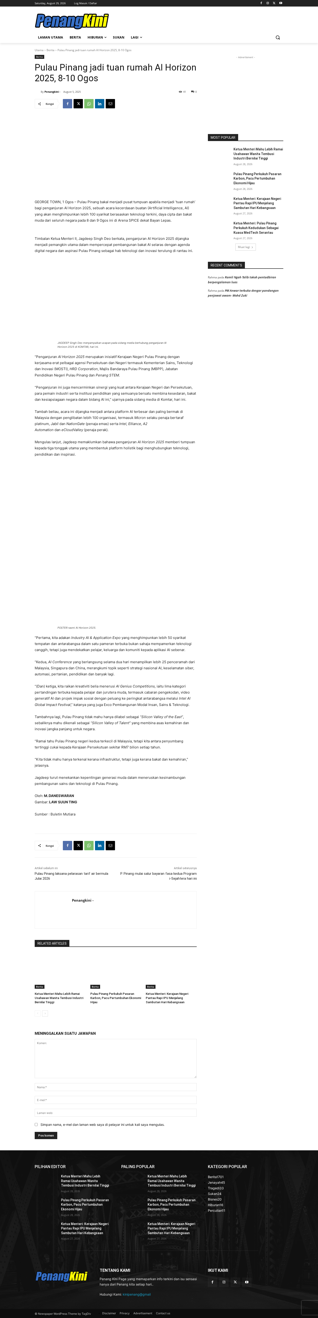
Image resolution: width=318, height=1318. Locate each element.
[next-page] (45, 1013)
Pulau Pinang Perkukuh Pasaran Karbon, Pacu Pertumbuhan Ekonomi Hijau (115, 998)
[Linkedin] (99, 103)
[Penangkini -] (38, 91)
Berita (50, 50)
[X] (274, 3)
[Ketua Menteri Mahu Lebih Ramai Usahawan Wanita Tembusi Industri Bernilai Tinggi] (60, 971)
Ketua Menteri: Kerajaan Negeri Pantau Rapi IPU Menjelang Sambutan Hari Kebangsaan (167, 998)
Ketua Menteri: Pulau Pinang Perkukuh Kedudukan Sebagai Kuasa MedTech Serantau (255, 227)
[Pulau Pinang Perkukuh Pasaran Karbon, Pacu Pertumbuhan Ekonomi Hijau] (115, 971)
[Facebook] (261, 3)
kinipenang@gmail (137, 1294)
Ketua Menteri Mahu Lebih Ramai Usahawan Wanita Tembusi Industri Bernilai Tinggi (59, 998)
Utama (39, 50)
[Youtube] (280, 3)
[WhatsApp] (89, 103)
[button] (277, 37)
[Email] (110, 103)
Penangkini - (52, 91)
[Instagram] (268, 3)
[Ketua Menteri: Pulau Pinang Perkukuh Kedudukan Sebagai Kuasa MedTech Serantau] (219, 229)
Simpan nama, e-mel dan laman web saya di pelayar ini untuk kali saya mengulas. (103, 1125)
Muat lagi (244, 247)
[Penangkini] (72, 21)
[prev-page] (38, 1013)
